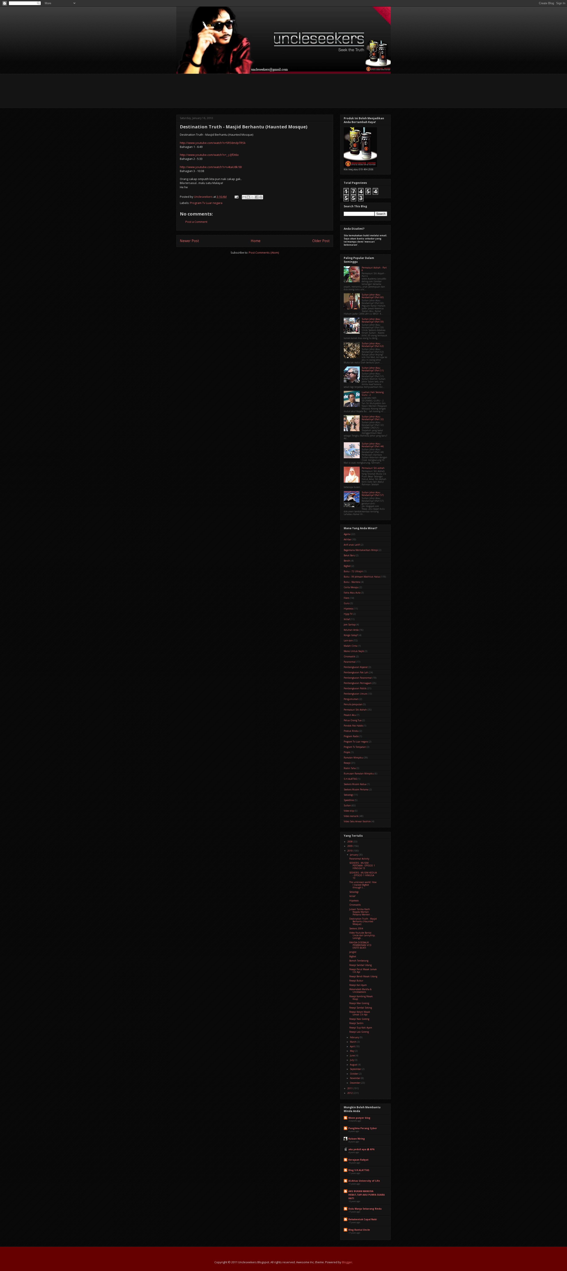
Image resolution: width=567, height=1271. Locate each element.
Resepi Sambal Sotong (360, 1007)
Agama (347, 534)
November (355, 1078)
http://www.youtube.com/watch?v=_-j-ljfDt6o (209, 155)
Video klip (349, 810)
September (356, 1069)
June (352, 1055)
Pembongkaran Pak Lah (356, 672)
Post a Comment (196, 222)
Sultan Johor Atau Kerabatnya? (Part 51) (373, 369)
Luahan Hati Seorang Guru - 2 (373, 393)
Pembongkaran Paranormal (358, 677)
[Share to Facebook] (256, 197)
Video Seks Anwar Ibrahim (357, 821)
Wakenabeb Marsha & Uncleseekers (360, 990)
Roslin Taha (350, 768)
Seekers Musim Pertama (356, 789)
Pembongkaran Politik (355, 688)
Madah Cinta (350, 645)
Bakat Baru (349, 555)
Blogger (347, 1262)
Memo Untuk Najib (354, 651)
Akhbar (347, 539)
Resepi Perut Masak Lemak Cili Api (363, 970)
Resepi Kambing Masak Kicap (361, 998)
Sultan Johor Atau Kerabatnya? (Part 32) (373, 418)
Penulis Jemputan (353, 704)
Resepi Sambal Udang (360, 965)
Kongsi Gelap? (351, 635)
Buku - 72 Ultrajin (353, 571)
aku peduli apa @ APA (361, 1149)
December (355, 1082)
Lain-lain (348, 640)
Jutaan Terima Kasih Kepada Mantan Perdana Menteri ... (361, 912)
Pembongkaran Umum (355, 693)
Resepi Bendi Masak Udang (363, 976)
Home (255, 240)
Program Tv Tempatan (355, 746)
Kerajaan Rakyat (358, 1159)
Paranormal (349, 661)
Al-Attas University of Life (364, 1180)
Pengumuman (351, 699)
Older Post (321, 240)
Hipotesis (348, 608)
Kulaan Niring (356, 1138)
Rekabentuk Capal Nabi (362, 1219)
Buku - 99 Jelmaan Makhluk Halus (362, 576)
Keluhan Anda (351, 629)
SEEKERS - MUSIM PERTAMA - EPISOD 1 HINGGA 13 (362, 865)
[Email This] (244, 197)
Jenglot (352, 952)
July (352, 1059)
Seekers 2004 (356, 928)
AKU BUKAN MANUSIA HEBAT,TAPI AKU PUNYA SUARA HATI (366, 1195)
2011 (350, 1088)
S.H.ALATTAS (350, 778)
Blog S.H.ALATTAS (358, 1170)
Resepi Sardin (356, 1023)
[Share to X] (252, 197)
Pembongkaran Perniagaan (357, 683)
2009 (350, 846)
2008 (350, 841)
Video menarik (351, 816)
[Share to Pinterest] (261, 197)
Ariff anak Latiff (352, 544)
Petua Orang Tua (352, 720)
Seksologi (348, 794)
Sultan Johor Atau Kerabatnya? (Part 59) (373, 320)
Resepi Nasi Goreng (359, 1018)
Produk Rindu (351, 730)
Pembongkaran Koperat (356, 667)
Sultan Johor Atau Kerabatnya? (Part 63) (373, 345)
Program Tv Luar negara (206, 203)
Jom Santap (349, 624)
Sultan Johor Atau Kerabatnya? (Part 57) (373, 494)
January (354, 854)
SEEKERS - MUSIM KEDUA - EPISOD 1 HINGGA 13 (363, 875)
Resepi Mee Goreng (359, 1003)
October (354, 1073)
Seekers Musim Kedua (355, 784)
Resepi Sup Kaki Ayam (360, 1027)
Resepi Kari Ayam (358, 985)
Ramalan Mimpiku (353, 757)
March (353, 1041)
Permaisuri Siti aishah (373, 468)
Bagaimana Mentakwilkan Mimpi (361, 550)
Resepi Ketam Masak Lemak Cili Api (359, 1013)
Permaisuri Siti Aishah (355, 709)
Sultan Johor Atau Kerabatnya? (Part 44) (373, 445)
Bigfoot (347, 566)
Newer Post (189, 240)
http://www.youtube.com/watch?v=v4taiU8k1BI (211, 167)
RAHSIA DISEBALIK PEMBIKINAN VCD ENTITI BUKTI (360, 945)
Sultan (347, 805)
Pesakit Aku (350, 715)
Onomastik (349, 656)
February (355, 1037)
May (352, 1050)
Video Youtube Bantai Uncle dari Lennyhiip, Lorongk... (362, 935)
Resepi (347, 762)
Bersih (347, 560)
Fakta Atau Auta (352, 592)
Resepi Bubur (356, 980)
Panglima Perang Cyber (362, 1128)
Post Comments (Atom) (264, 253)
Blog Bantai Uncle (359, 1229)
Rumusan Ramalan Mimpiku (359, 773)
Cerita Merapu (351, 587)
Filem (346, 597)
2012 (350, 1093)
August (354, 1064)
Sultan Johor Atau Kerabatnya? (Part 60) (373, 296)
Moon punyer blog (359, 1117)
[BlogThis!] (248, 197)
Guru (347, 603)
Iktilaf (347, 619)
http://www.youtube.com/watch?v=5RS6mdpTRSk (213, 143)
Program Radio (351, 736)
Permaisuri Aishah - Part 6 (374, 269)
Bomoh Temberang (358, 960)
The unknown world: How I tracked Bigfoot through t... (363, 885)
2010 (350, 850)
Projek (347, 752)
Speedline (349, 800)
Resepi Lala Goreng (359, 1031)
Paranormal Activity (359, 858)
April (352, 1046)
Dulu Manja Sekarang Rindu (365, 1208)
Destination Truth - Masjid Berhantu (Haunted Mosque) (363, 921)
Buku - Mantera (352, 582)
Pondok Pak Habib (353, 725)
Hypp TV (348, 613)
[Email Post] (236, 197)
